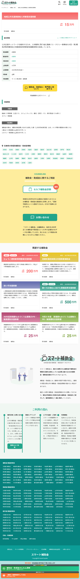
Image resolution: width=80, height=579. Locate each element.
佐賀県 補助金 (59, 480)
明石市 (68, 149)
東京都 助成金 (59, 493)
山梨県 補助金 (48, 472)
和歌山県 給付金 (17, 525)
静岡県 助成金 (7, 498)
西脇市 (23, 158)
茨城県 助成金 (7, 493)
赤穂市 (62, 158)
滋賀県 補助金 (38, 474)
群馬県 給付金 (27, 517)
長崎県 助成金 (69, 504)
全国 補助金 (59, 482)
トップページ (5, 7)
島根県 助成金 (39, 501)
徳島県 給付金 (7, 528)
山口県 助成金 (70, 501)
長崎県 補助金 (69, 480)
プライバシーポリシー (32, 549)
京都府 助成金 (48, 498)
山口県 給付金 (70, 525)
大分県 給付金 (17, 531)
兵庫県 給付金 (69, 523)
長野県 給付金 (59, 520)
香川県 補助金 (17, 480)
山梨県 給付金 (48, 520)
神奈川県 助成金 (69, 493)
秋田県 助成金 (48, 490)
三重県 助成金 (27, 498)
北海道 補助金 (7, 466)
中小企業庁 (15, 539)
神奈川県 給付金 (69, 517)
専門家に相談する (41, 88)
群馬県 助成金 (27, 493)
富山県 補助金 (17, 472)
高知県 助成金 (38, 504)
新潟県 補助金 (7, 472)
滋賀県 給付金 (38, 523)
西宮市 (45, 154)
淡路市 (36, 149)
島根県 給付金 (39, 525)
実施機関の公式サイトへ (38, 95)
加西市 (36, 158)
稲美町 (17, 158)
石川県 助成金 (27, 496)
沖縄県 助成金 (50, 507)
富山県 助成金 (17, 496)
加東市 (64, 154)
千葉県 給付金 (48, 517)
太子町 (11, 158)
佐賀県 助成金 (59, 504)
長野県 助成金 (59, 496)
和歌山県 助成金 (17, 501)
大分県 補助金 (17, 482)
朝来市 (42, 149)
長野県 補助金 (59, 472)
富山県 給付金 (17, 520)
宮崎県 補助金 (27, 482)
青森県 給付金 (17, 514)
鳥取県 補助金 (29, 477)
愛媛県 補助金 (27, 480)
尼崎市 (23, 149)
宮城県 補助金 (38, 466)
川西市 (33, 154)
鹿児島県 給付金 (38, 531)
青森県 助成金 (17, 490)
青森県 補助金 (17, 466)
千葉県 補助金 (48, 469)
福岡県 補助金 (48, 480)
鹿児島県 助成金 (38, 507)
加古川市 (49, 149)
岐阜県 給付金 (69, 520)
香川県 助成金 (17, 504)
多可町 (23, 163)
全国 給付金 (59, 531)
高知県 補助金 (38, 480)
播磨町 (4, 158)
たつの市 (14, 154)
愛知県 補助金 (17, 474)
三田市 (29, 163)
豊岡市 (39, 154)
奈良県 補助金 (7, 477)
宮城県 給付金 (38, 514)
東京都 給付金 (59, 517)
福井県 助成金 (38, 496)
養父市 (52, 154)
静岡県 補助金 (7, 474)
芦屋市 (11, 163)
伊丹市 (4, 149)
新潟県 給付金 (7, 520)
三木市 (27, 154)
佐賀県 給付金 (59, 528)
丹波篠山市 (69, 158)
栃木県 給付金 (17, 517)
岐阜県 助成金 (69, 496)
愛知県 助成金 (17, 498)
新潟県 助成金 (7, 496)
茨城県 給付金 (7, 517)
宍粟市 (17, 149)
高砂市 (20, 154)
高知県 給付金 (38, 528)
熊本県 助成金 (7, 507)
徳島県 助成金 (7, 504)
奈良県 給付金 (7, 525)
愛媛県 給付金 (27, 528)
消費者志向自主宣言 (54, 549)
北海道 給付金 (7, 514)
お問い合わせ (66, 549)
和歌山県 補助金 (17, 477)
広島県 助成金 (60, 501)
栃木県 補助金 (17, 469)
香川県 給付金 (17, 528)
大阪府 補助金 (59, 474)
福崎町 (70, 154)
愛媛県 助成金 (27, 504)
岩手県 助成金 (27, 490)
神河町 (17, 163)
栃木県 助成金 (17, 493)
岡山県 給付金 (50, 525)
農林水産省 (32, 539)
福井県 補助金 (38, 472)
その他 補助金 (69, 482)
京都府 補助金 (48, 474)
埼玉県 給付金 (38, 517)
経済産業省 (6, 539)
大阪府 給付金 (59, 523)
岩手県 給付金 (27, 514)
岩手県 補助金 (27, 466)
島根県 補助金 (39, 477)
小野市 (42, 158)
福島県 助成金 (69, 490)
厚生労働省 (24, 539)
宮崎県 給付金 (27, 531)
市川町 (11, 149)
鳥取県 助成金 (29, 501)
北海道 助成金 (7, 490)
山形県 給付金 (59, 514)
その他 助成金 (69, 507)
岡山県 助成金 (50, 501)
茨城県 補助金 (7, 469)
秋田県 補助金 (48, 466)
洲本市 (4, 163)
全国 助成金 (59, 507)
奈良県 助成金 (7, 501)
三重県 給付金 (27, 523)
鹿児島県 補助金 (38, 482)
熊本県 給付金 (7, 531)
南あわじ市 (6, 154)
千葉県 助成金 (48, 493)
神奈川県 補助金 (69, 469)
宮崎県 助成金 (27, 507)
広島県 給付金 (60, 525)
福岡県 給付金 (48, 528)
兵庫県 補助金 (69, 474)
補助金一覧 (12, 7)
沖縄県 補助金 (50, 482)
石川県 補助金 (27, 472)
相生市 (29, 158)
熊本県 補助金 (7, 482)
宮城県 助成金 (38, 490)
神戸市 (62, 149)
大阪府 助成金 (59, 498)
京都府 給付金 (48, 523)
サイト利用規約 (19, 549)
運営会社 (9, 549)
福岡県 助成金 (48, 504)
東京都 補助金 (59, 469)
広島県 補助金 (60, 477)
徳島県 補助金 (7, 480)
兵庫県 (7, 31)
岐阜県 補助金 (69, 472)
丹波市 (29, 149)
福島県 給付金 (69, 514)
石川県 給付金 (27, 520)
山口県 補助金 (70, 477)
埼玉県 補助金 (38, 469)
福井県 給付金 (38, 520)
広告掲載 (43, 549)
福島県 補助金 (69, 466)
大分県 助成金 (17, 507)
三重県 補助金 (27, 474)
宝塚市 (56, 149)
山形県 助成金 (59, 490)
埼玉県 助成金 (38, 493)
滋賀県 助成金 (38, 498)
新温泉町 (55, 158)
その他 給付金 (69, 531)
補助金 (13, 31)
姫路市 (58, 154)
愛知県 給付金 (17, 523)
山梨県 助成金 (48, 496)
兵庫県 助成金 (69, 498)
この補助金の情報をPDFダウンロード (68, 37)
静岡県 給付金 (7, 523)
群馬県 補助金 (27, 469)
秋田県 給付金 (48, 514)
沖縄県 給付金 (50, 531)
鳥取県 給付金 (29, 525)
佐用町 (48, 158)
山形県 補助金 (59, 466)
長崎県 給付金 (69, 528)
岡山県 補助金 (50, 477)
